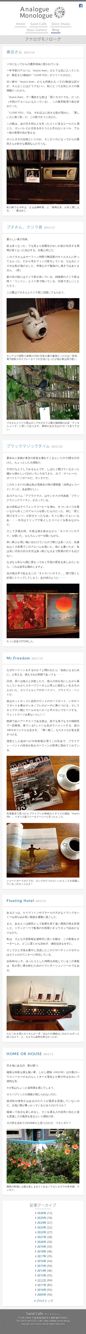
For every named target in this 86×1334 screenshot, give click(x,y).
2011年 (41, 1285)
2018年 (41, 1251)
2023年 (41, 1227)
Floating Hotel (20, 901)
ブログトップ (44, 1301)
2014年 (41, 1270)
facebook (81, 6)
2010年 (41, 1290)
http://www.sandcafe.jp (57, 1321)
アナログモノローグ (43, 39)
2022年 (41, 1232)
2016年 (41, 1261)
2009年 (41, 1294)
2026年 (41, 1213)
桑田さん (15, 52)
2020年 (41, 1242)
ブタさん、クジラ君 (25, 227)
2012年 (41, 1280)
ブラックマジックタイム (28, 446)
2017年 (41, 1256)
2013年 (41, 1275)
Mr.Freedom (18, 658)
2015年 (41, 1266)
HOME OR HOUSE (24, 1054)
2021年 (41, 1237)
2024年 (41, 1222)
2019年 (41, 1246)
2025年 (41, 1218)
